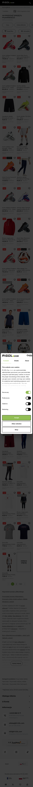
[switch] (28, 398)
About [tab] (27, 360)
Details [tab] (16, 360)
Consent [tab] (6, 360)
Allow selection (16, 424)
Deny (16, 429)
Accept (16, 417)
